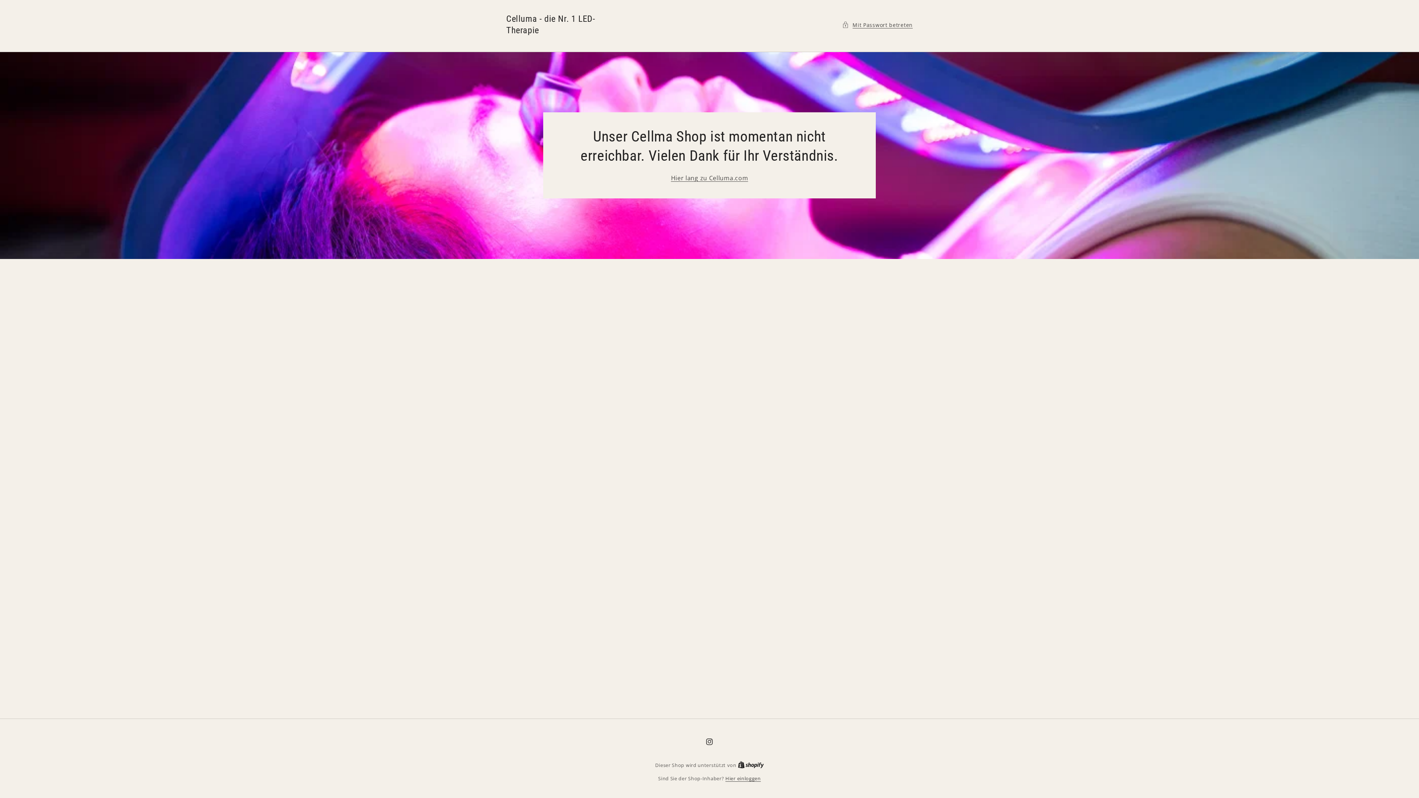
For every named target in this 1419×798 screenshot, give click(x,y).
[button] (877, 25)
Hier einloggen (743, 778)
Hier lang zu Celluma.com (709, 178)
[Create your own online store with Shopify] (751, 765)
